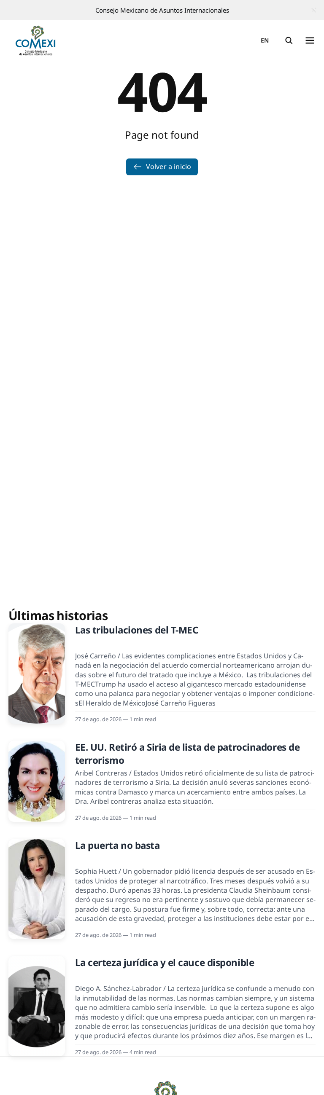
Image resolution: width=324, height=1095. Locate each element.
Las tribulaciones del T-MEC (136, 629)
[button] (289, 40)
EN (265, 40)
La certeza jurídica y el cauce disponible (164, 962)
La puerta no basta (117, 845)
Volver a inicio (168, 166)
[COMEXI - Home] (35, 40)
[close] (314, 10)
